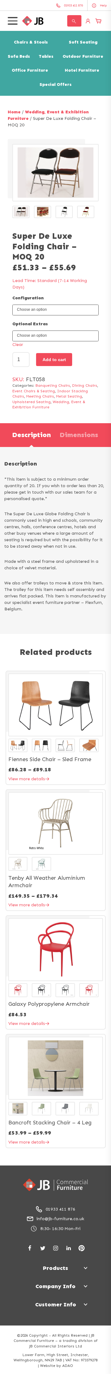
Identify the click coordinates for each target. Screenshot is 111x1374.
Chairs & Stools (31, 42)
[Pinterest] (81, 1248)
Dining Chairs (84, 385)
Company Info (55, 1286)
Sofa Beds (19, 56)
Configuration (28, 298)
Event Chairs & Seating (33, 391)
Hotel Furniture (82, 70)
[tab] (31, 435)
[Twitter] (42, 1248)
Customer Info (55, 1304)
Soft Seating (83, 42)
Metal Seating (69, 396)
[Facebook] (30, 1248)
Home (14, 112)
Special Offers (55, 84)
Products (55, 1268)
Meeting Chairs (40, 396)
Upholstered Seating (31, 402)
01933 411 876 (60, 1209)
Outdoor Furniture (83, 56)
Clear (17, 344)
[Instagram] (55, 1248)
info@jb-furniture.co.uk (60, 1218)
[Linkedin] (68, 1248)
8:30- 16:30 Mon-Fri (60, 1228)
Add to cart (54, 359)
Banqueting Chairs (52, 385)
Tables (46, 56)
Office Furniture (30, 70)
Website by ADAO (56, 1365)
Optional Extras (30, 324)
